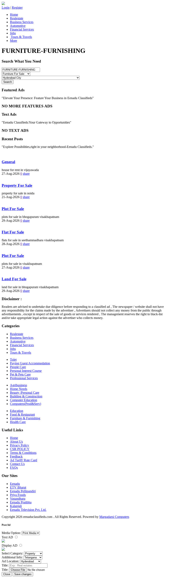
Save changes (23, 574)
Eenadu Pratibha (21, 502)
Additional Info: (12, 557)
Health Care (18, 422)
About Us (16, 441)
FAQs (14, 467)
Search (7, 81)
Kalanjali (16, 506)
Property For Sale (17, 185)
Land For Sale (14, 279)
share (26, 173)
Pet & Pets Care (20, 374)
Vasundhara (17, 498)
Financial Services (22, 29)
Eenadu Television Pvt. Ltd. (28, 509)
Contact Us (17, 464)
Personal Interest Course (26, 370)
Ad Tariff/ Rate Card (23, 460)
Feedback (16, 456)
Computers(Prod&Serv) (25, 404)
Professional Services (24, 378)
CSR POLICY (19, 449)
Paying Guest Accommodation (30, 363)
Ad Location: (10, 561)
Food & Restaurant (22, 414)
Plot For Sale (13, 209)
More (13, 40)
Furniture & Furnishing (25, 418)
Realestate (16, 18)
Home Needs (18, 389)
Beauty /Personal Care (24, 392)
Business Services (21, 22)
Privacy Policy (19, 445)
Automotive (18, 25)
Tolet (13, 359)
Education (16, 411)
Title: (5, 565)
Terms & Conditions (23, 452)
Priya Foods (18, 495)
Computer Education (23, 400)
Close (6, 574)
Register (17, 7)
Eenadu (15, 483)
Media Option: (11, 533)
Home (14, 14)
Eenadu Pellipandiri (23, 491)
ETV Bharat (18, 487)
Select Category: (12, 553)
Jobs (13, 33)
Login (6, 7)
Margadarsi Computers (114, 517)
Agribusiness (18, 385)
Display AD (10, 545)
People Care (18, 367)
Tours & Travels (21, 37)
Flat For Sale (13, 232)
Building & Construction (26, 396)
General (8, 162)
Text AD (8, 537)
